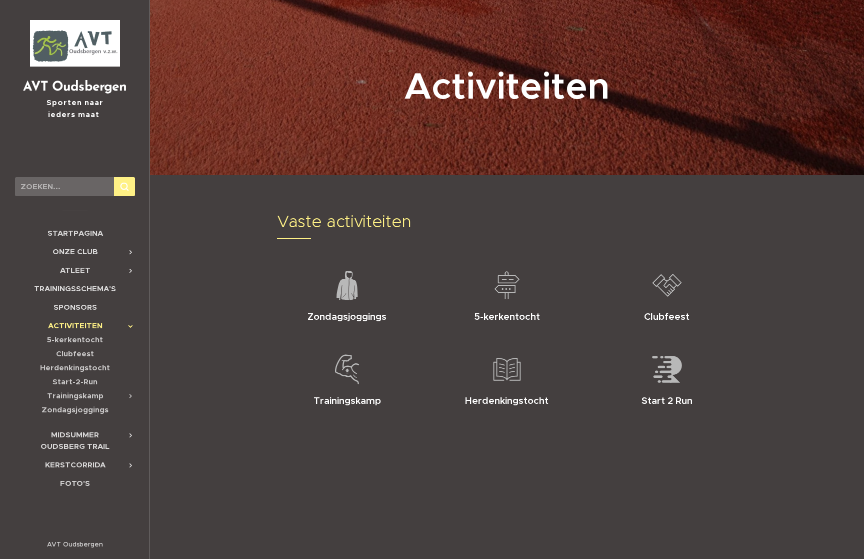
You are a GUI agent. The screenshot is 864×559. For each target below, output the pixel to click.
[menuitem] (75, 233)
